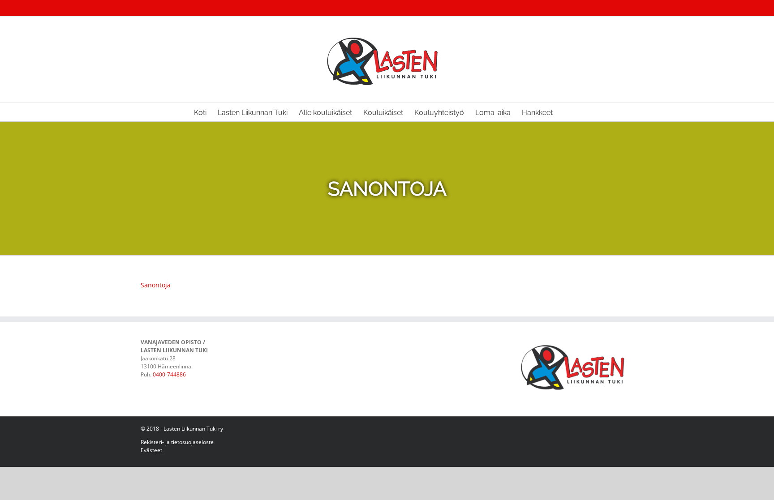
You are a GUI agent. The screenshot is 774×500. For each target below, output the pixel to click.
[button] (566, 112)
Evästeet (151, 450)
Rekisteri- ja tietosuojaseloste (177, 442)
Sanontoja (156, 285)
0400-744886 (169, 374)
